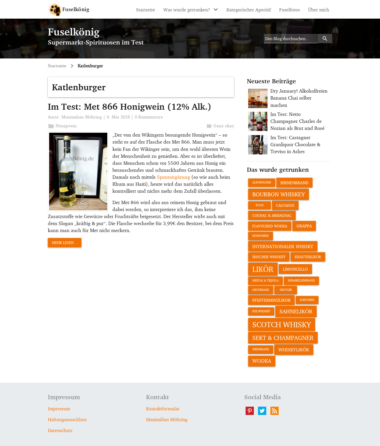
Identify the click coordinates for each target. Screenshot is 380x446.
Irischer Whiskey (268, 257)
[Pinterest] (252, 411)
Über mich (318, 9)
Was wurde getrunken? (186, 9)
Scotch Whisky (281, 324)
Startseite (145, 9)
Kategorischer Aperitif (248, 9)
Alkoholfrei (261, 182)
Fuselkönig (75, 9)
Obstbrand (260, 290)
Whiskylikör (293, 349)
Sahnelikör (296, 311)
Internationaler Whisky (282, 246)
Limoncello (295, 269)
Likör (262, 269)
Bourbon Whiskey (278, 194)
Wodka (261, 361)
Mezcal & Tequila (265, 280)
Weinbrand (260, 349)
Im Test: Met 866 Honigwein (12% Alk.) (129, 106)
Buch (259, 205)
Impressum (59, 408)
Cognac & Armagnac (272, 215)
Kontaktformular (163, 408)
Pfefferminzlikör (271, 300)
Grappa (304, 225)
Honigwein (66, 125)
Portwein (307, 300)
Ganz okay (224, 125)
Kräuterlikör (308, 257)
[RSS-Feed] (276, 411)
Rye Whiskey (261, 311)
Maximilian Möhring (82, 117)
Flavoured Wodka (269, 226)
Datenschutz (60, 430)
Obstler (286, 290)
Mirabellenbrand (301, 280)
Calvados (285, 205)
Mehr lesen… (64, 242)
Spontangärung (173, 177)
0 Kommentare (149, 117)
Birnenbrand (294, 182)
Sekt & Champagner (283, 337)
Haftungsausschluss (67, 419)
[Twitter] (264, 411)
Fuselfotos (289, 9)
